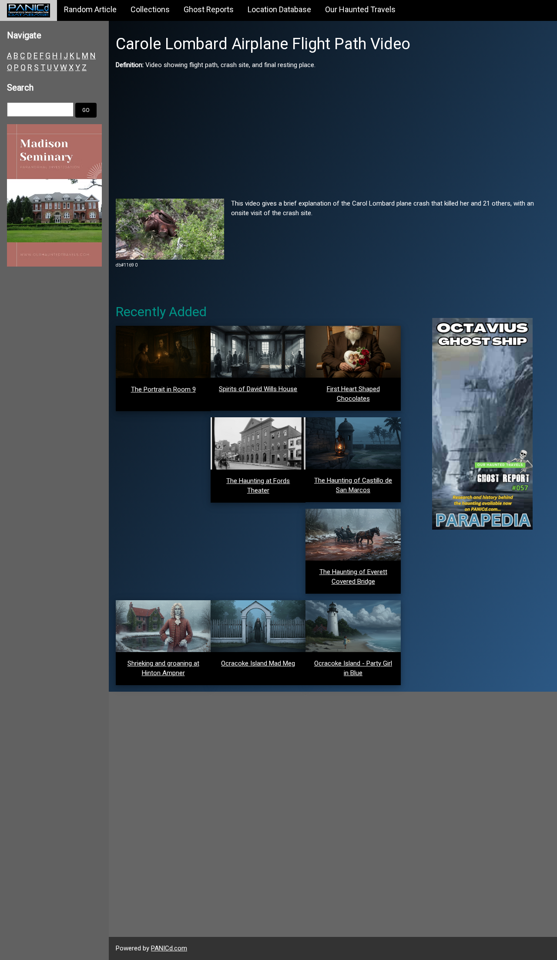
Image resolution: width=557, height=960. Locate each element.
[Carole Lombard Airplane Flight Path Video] (170, 229)
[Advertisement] (333, 131)
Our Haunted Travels (360, 9)
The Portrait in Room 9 (163, 389)
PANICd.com (169, 948)
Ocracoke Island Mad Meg (258, 663)
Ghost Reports (209, 9)
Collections (150, 9)
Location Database (279, 9)
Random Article (90, 9)
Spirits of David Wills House (258, 389)
